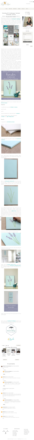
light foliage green (10, 116)
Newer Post (5, 359)
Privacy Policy (26, 430)
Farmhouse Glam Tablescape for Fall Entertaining (4, 354)
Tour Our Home (15, 430)
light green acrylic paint (9, 181)
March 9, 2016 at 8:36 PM (15, 382)
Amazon (15, 107)
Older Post (17, 359)
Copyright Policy (26, 432)
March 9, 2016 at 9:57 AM (9, 376)
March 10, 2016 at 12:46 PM (11, 407)
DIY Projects (14, 432)
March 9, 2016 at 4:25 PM (10, 388)
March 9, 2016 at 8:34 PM (15, 371)
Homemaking (15, 433)
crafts (14, 16)
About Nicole (26, 429)
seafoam (18, 113)
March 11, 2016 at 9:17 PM (9, 416)
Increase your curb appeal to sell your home (9, 354)
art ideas (11, 16)
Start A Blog (14, 435)
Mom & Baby (15, 434)
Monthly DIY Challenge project (15, 265)
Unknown (4, 376)
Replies (5, 380)
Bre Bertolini (5, 407)
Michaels (12, 107)
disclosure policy (4, 102)
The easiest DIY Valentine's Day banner (13, 354)
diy (15, 16)
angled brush (13, 210)
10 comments (18, 345)
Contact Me (26, 434)
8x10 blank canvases (10, 121)
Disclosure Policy (26, 431)
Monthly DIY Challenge (12, 320)
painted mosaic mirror (11, 264)
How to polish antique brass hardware (18, 354)
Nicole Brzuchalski (7, 371)
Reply (3, 368)
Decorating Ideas (15, 431)
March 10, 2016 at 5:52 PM (10, 411)
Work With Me (26, 433)
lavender (3, 116)
